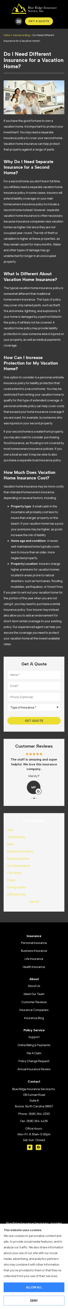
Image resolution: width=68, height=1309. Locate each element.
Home (7, 35)
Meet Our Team (34, 994)
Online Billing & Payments (34, 1045)
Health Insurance (34, 967)
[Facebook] (38, 1147)
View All (34, 902)
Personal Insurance (34, 943)
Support (34, 1037)
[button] (18, 21)
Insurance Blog (21, 35)
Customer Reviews (34, 1002)
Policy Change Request (34, 1061)
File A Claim (34, 1053)
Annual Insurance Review (34, 1069)
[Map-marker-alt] (29, 1147)
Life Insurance (34, 959)
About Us (34, 986)
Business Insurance (34, 951)
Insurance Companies (34, 1010)
